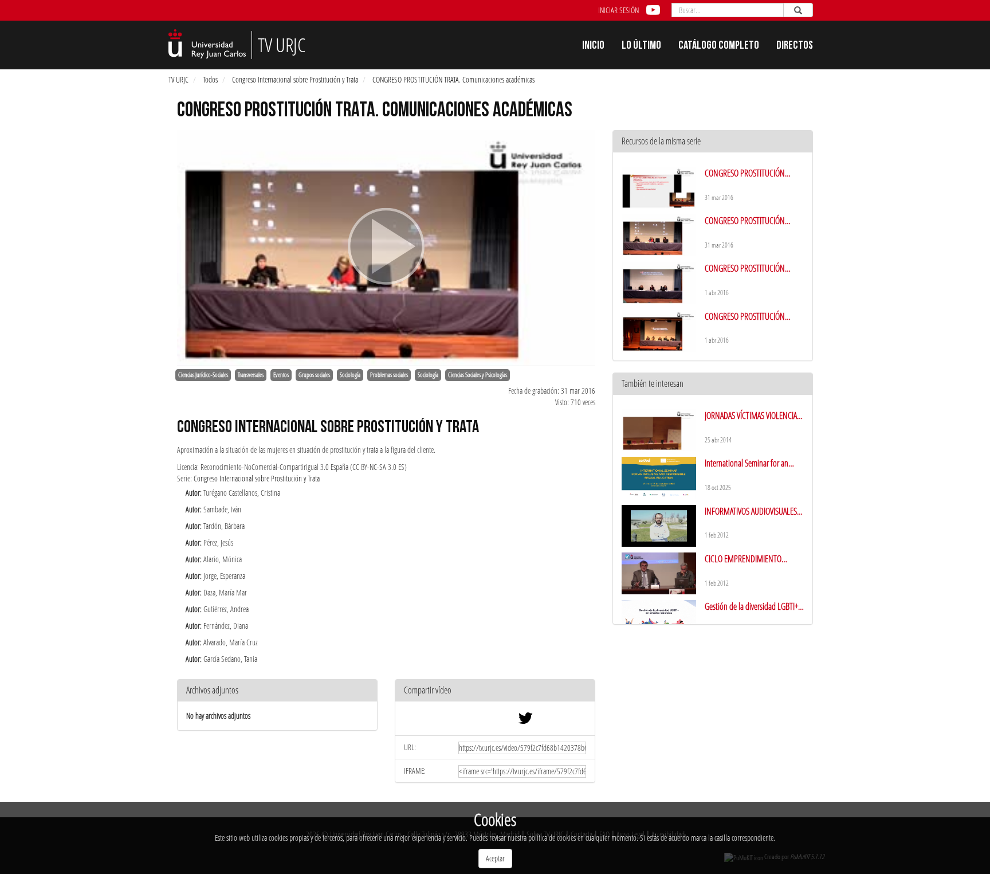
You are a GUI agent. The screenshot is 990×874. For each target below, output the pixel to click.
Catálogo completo (718, 46)
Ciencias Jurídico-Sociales (203, 375)
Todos (210, 79)
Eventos (281, 375)
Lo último (641, 46)
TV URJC (178, 79)
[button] (495, 691)
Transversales (251, 375)
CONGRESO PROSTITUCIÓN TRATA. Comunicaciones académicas (453, 79)
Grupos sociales (314, 375)
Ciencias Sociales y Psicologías (477, 375)
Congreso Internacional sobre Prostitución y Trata (295, 79)
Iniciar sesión (618, 10)
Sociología (350, 375)
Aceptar (495, 858)
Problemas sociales (389, 375)
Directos (794, 46)
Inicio (593, 46)
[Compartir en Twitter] (525, 720)
